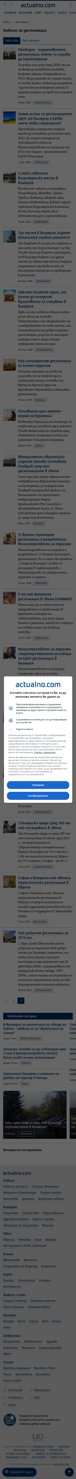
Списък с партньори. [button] (45, 752)
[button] (38, 729)
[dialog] (38, 739)
